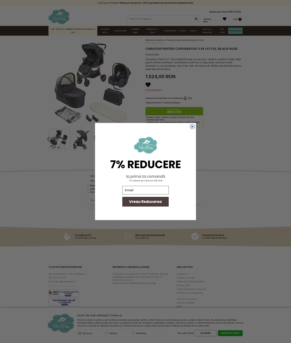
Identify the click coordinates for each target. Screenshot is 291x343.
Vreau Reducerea (145, 201)
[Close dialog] (192, 126)
